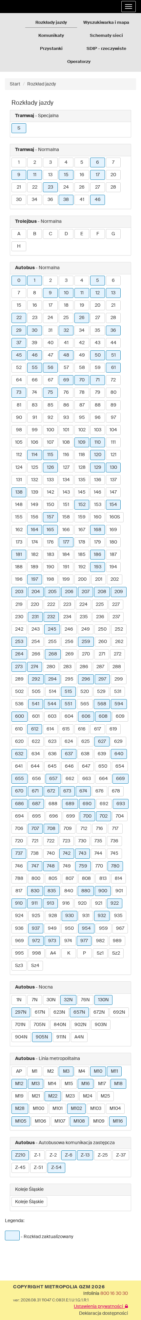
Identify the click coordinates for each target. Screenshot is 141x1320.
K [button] (68, 953)
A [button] (18, 234)
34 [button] (34, 199)
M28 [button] (20, 1108)
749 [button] (67, 866)
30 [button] (19, 199)
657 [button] (53, 778)
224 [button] (83, 604)
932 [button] (102, 915)
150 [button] (50, 504)
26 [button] (82, 187)
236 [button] (100, 617)
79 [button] (97, 392)
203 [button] (19, 592)
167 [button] (81, 530)
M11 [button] (114, 1071)
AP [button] (19, 1071)
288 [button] (116, 667)
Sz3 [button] (19, 965)
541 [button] (35, 704)
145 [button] (82, 492)
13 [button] (50, 175)
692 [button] (104, 804)
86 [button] (66, 405)
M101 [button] (57, 1108)
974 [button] (68, 941)
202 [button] (115, 579)
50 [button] (98, 355)
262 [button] (119, 641)
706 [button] (19, 828)
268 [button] (53, 654)
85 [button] (50, 405)
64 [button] (19, 380)
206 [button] (69, 592)
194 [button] (113, 567)
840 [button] (68, 891)
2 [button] (34, 162)
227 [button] (116, 604)
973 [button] (52, 941)
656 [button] (36, 778)
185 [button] (82, 554)
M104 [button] (115, 1108)
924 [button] (19, 915)
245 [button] (52, 629)
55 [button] (35, 367)
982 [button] (100, 941)
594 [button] (118, 704)
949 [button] (52, 928)
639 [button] (102, 754)
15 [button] (66, 175)
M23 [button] (70, 1096)
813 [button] (103, 878)
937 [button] (36, 928)
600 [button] (19, 716)
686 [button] (19, 804)
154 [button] (113, 504)
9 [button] (18, 175)
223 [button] (67, 604)
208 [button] (102, 592)
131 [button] (19, 480)
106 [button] (34, 442)
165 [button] (50, 530)
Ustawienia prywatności (99, 1306)
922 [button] (115, 903)
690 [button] (87, 804)
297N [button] (21, 1012)
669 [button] (120, 778)
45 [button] (19, 355)
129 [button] (97, 467)
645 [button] (52, 766)
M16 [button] (85, 1084)
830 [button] (35, 891)
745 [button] (114, 853)
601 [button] (36, 716)
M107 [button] (59, 1121)
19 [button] (82, 305)
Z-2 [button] (53, 1155)
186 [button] (97, 554)
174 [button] (34, 542)
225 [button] (100, 604)
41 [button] (82, 199)
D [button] (66, 234)
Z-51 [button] (38, 1167)
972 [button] (36, 941)
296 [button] (86, 679)
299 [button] (118, 679)
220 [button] (35, 604)
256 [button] (69, 641)
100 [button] (50, 430)
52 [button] (19, 367)
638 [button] (85, 754)
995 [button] (19, 953)
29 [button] (19, 330)
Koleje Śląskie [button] (29, 1202)
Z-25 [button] (103, 1155)
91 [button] (34, 417)
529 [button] (101, 691)
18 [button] (66, 305)
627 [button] (102, 741)
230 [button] (19, 617)
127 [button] (66, 467)
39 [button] (34, 343)
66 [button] (35, 380)
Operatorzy (79, 62)
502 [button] (19, 691)
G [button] (113, 234)
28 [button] (113, 187)
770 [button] (99, 866)
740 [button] (51, 853)
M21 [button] (36, 1096)
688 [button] (53, 804)
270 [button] (86, 654)
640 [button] (118, 754)
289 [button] (19, 679)
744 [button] (98, 853)
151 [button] (66, 504)
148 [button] (19, 504)
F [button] (97, 234)
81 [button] (19, 405)
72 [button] (113, 380)
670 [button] (19, 791)
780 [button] (115, 866)
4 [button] (66, 162)
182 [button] (34, 554)
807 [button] (70, 878)
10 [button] (66, 293)
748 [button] (51, 866)
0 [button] (18, 280)
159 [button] (82, 517)
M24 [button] (87, 1096)
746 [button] (19, 866)
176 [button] (50, 542)
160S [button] (115, 517)
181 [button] (19, 554)
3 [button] (50, 162)
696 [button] (53, 816)
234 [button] (67, 617)
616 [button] (82, 729)
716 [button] (99, 828)
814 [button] (118, 878)
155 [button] (19, 517)
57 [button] (66, 367)
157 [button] (50, 517)
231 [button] (35, 617)
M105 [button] (21, 1121)
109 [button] (82, 442)
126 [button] (50, 467)
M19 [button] (19, 1096)
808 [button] (86, 878)
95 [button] (82, 417)
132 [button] (34, 480)
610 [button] (19, 729)
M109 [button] (99, 1121)
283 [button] (67, 667)
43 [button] (97, 343)
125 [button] (34, 467)
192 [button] (82, 567)
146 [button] (97, 492)
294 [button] (52, 679)
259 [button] (86, 641)
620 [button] (19, 741)
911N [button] (61, 1037)
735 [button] (98, 841)
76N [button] (85, 1000)
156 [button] (34, 517)
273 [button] (19, 667)
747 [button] (35, 866)
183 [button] (50, 554)
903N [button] (101, 1024)
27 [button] (97, 187)
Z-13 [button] (85, 1155)
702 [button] (104, 816)
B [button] (34, 234)
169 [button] (113, 530)
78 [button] (82, 392)
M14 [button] (52, 1084)
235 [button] (84, 617)
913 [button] (50, 903)
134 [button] (66, 480)
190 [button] (50, 567)
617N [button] (40, 1012)
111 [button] (113, 442)
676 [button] (99, 791)
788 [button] (19, 878)
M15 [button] (69, 1084)
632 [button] (19, 754)
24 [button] (66, 187)
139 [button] (34, 492)
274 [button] (34, 667)
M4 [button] (81, 1071)
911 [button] (34, 903)
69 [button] (66, 380)
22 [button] (34, 187)
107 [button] (50, 442)
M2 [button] (50, 1071)
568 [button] (101, 704)
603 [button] (52, 716)
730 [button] (82, 841)
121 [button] (113, 455)
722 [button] (50, 841)
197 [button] (34, 579)
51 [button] (113, 355)
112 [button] (19, 455)
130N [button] (103, 1000)
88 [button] (98, 405)
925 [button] (36, 915)
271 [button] (102, 654)
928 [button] (53, 915)
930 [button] (69, 915)
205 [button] (52, 592)
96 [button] (98, 417)
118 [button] (82, 455)
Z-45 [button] (20, 1167)
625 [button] (85, 741)
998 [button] (36, 953)
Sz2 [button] (116, 953)
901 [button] (119, 891)
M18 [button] (118, 1084)
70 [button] (82, 380)
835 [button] (52, 891)
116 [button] (66, 455)
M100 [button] (38, 1108)
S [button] (18, 128)
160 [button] (97, 517)
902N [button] (80, 1024)
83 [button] (34, 405)
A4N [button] (79, 1037)
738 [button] (35, 853)
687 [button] (36, 804)
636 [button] (52, 754)
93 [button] (66, 417)
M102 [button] (76, 1108)
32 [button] (66, 330)
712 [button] (84, 828)
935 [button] (118, 915)
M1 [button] (34, 1071)
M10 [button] (98, 1071)
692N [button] (119, 1012)
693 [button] (120, 804)
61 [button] (113, 367)
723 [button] (66, 841)
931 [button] (86, 915)
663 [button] (86, 778)
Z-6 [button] (68, 1155)
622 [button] (36, 741)
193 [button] (97, 567)
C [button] (50, 234)
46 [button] (98, 199)
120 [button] (97, 455)
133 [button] (50, 480)
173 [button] (19, 542)
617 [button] (97, 729)
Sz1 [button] (100, 953)
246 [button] (69, 629)
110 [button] (97, 442)
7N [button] (35, 1000)
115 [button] (50, 455)
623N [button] (59, 1012)
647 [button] (86, 766)
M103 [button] (95, 1108)
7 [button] (113, 162)
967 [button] (120, 928)
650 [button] (102, 766)
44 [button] (113, 343)
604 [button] (69, 716)
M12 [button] (19, 1084)
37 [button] (18, 343)
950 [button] (69, 928)
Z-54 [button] (56, 1167)
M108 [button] (79, 1121)
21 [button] (19, 187)
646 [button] (69, 766)
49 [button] (82, 355)
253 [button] (19, 641)
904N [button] (21, 1037)
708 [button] (51, 828)
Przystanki (51, 49)
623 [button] (52, 741)
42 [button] (82, 343)
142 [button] (50, 492)
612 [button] (34, 729)
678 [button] (116, 791)
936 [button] (19, 928)
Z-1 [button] (37, 1155)
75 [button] (50, 392)
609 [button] (120, 716)
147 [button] (113, 492)
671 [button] (35, 791)
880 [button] (85, 891)
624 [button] (69, 741)
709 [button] (68, 828)
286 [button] (84, 667)
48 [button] (66, 355)
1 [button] (19, 162)
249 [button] (85, 629)
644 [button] (35, 766)
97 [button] (113, 417)
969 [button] (19, 941)
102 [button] (82, 430)
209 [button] (118, 592)
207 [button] (86, 592)
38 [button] (66, 199)
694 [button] (19, 816)
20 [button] (113, 175)
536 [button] (19, 704)
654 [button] (119, 766)
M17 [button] (102, 1084)
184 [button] (66, 554)
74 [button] (34, 392)
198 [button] (50, 579)
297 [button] (102, 679)
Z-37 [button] (121, 1155)
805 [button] (53, 878)
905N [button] (42, 1037)
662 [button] (70, 778)
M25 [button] (105, 1096)
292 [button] (36, 679)
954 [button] (86, 928)
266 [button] (36, 654)
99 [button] (35, 430)
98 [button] (19, 430)
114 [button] (34, 455)
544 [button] (52, 704)
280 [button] (51, 667)
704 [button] (120, 816)
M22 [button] (52, 1096)
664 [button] (103, 778)
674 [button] (83, 791)
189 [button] (34, 567)
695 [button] (36, 816)
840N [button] (60, 1024)
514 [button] (52, 691)
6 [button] (97, 162)
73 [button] (18, 392)
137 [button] (113, 480)
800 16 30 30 (114, 1293)
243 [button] (35, 629)
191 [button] (66, 567)
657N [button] (79, 1012)
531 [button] (117, 691)
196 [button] (19, 579)
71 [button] (98, 380)
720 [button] (19, 841)
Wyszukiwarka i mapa (106, 23)
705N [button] (40, 1024)
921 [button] (98, 903)
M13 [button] (35, 1084)
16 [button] (82, 175)
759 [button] (83, 866)
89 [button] (113, 405)
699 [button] (70, 816)
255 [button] (52, 641)
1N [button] (19, 1000)
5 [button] (81, 162)
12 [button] (97, 293)
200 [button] (82, 579)
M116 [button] (118, 1121)
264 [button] (19, 654)
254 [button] (35, 641)
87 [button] (82, 405)
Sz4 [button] (35, 965)
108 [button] (66, 442)
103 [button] (97, 430)
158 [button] (66, 517)
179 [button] (97, 542)
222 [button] (51, 604)
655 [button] (19, 778)
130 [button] (113, 467)
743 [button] (82, 853)
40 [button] (50, 343)
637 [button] (69, 754)
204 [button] (35, 592)
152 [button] (82, 504)
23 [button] (50, 187)
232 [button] (51, 617)
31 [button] (50, 330)
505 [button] (36, 691)
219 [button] (19, 604)
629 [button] (118, 741)
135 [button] (82, 480)
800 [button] (35, 878)
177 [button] (66, 542)
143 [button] (66, 492)
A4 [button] (53, 953)
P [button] (84, 953)
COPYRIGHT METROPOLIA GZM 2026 (59, 1287)
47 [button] (50, 355)
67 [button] (50, 380)
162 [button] (19, 530)
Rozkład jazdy (41, 84)
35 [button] (97, 330)
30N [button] (51, 1000)
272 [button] (117, 654)
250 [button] (102, 629)
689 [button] (70, 804)
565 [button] (84, 704)
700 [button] (87, 816)
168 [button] (97, 530)
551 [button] (68, 704)
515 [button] (68, 691)
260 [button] (102, 641)
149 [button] (34, 504)
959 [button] (103, 928)
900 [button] (102, 891)
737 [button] (19, 853)
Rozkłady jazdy (51, 23)
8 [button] (34, 293)
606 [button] (86, 716)
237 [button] (116, 617)
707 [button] (35, 828)
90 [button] (19, 417)
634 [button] (35, 754)
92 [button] (50, 417)
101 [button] (66, 430)
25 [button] (66, 317)
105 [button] (19, 442)
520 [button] (84, 691)
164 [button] (34, 530)
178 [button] (81, 542)
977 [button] (84, 941)
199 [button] (66, 579)
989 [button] (117, 941)
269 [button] (69, 654)
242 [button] (19, 629)
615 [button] (66, 729)
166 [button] (66, 530)
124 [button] (19, 467)
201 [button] (98, 579)
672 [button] (51, 791)
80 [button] (113, 392)
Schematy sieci (106, 36)
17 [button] (98, 175)
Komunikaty (51, 36)
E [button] (81, 234)
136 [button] (97, 480)
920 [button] (82, 903)
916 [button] (66, 903)
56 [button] (50, 367)
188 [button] (19, 567)
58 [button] (82, 367)
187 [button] (113, 554)
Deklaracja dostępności (103, 1313)
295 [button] (69, 679)
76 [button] (66, 392)
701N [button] (20, 1024)
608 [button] (103, 716)
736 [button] (114, 841)
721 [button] (35, 841)
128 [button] (82, 467)
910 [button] (19, 903)
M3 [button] (66, 1071)
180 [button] (113, 542)
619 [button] (113, 729)
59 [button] (98, 367)
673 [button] (67, 791)
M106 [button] (40, 1121)
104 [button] (113, 430)
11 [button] (34, 175)
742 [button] (66, 853)
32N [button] (68, 1000)
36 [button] (50, 199)
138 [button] (19, 492)
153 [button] (97, 504)
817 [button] (18, 891)
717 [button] (115, 828)
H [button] (19, 246)
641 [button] (19, 766)
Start (15, 84)
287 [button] (100, 667)
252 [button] (119, 629)
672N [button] (99, 1012)
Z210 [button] (20, 1155)
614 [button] (50, 729)
